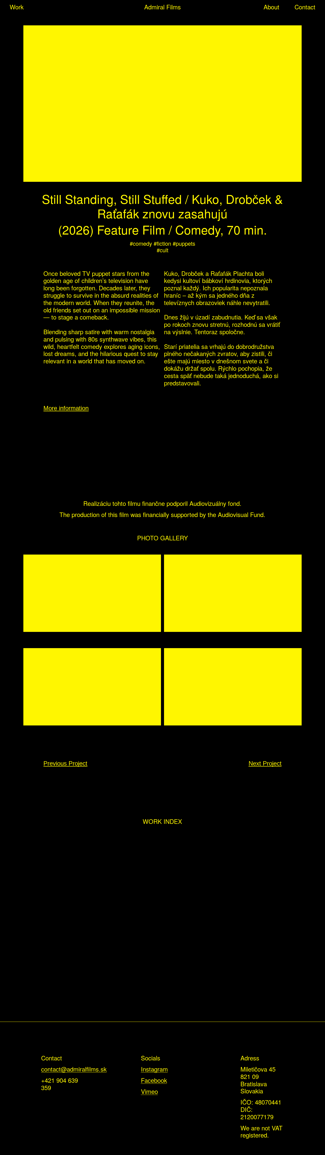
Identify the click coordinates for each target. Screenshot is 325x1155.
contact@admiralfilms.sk (74, 1068)
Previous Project (65, 763)
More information (66, 408)
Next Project (265, 763)
